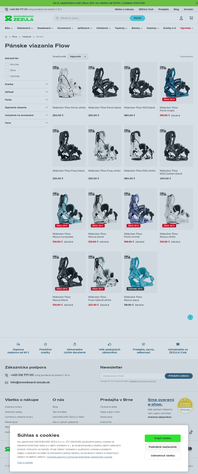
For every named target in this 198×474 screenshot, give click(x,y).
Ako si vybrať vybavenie (65, 422)
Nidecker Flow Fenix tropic (169, 109)
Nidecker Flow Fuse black (69, 170)
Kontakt (188, 9)
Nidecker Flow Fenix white (69, 107)
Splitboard (83, 28)
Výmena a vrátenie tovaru (19, 417)
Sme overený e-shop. (161, 402)
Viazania (26, 37)
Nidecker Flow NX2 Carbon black (171, 172)
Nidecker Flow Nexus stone (97, 235)
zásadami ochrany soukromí (143, 381)
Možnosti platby (13, 412)
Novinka (14, 64)
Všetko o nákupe (124, 9)
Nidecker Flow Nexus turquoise (63, 235)
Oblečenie (102, 28)
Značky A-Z (169, 28)
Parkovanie (106, 417)
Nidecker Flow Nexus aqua (133, 298)
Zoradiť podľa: (59, 57)
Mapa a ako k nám (110, 412)
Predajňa (163, 9)
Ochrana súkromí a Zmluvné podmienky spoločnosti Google (79, 457)
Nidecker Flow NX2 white (139, 170)
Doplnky (151, 28)
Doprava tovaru (13, 407)
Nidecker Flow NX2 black (139, 107)
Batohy (136, 28)
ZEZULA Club (146, 9)
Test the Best (60, 412)
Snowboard (64, 28)
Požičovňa (105, 422)
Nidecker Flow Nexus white (169, 235)
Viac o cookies (25, 463)
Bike (7, 28)
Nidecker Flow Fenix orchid (133, 235)
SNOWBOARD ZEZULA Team (68, 417)
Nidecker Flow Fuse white (104, 170)
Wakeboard (23, 28)
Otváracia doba (108, 407)
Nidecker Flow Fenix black (104, 107)
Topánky (120, 28)
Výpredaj (185, 28)
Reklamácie (11, 422)
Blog (176, 9)
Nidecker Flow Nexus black (62, 298)
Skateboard (44, 28)
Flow (14, 37)
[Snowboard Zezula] (19, 18)
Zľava (13, 70)
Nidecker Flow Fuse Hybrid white (99, 298)
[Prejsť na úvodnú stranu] (6, 36)
